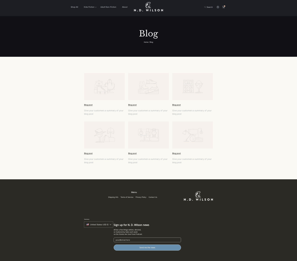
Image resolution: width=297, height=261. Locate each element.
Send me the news (147, 247)
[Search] (205, 7)
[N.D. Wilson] (148, 7)
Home (146, 42)
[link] (89, 7)
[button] (208, 7)
